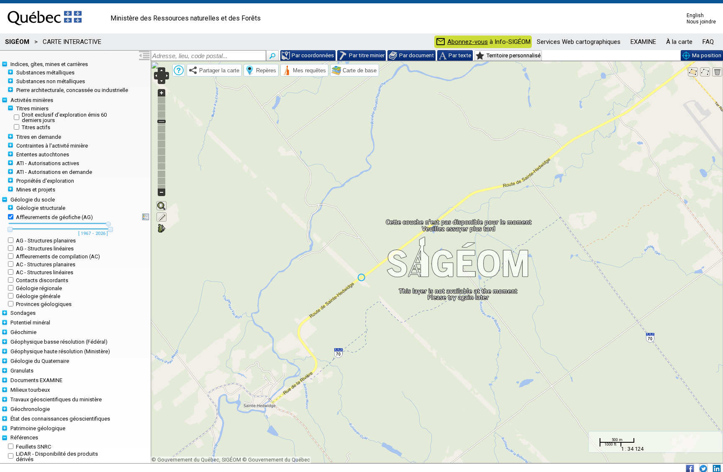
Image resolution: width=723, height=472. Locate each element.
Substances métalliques (45, 72)
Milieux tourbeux (30, 390)
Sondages (23, 313)
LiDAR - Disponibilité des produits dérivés (57, 456)
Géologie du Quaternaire (39, 361)
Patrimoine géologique (37, 428)
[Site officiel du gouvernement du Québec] (44, 28)
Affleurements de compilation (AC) (58, 256)
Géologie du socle (32, 199)
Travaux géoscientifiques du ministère (56, 399)
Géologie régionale (39, 288)
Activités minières (31, 100)
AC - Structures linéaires (44, 272)
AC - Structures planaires (45, 264)
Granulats (21, 370)
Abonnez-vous (467, 42)
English (695, 15)
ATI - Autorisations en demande (54, 172)
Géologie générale (38, 296)
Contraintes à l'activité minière (52, 145)
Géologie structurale (40, 208)
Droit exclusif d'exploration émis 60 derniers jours (64, 117)
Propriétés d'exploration (45, 181)
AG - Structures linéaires (45, 248)
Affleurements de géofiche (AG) (54, 217)
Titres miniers (32, 108)
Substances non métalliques (50, 81)
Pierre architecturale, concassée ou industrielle (72, 90)
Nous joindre (701, 22)
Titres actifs (36, 127)
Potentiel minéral (30, 322)
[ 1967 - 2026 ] (93, 234)
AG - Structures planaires (46, 240)
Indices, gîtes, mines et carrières (49, 64)
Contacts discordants (42, 280)
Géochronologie (30, 409)
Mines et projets (35, 189)
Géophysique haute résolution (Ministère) (60, 351)
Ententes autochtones (42, 154)
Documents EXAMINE (36, 380)
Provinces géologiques (44, 304)
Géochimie (23, 332)
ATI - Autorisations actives (47, 163)
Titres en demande (38, 137)
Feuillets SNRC (33, 446)
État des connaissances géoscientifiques (60, 418)
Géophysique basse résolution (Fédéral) (59, 341)
